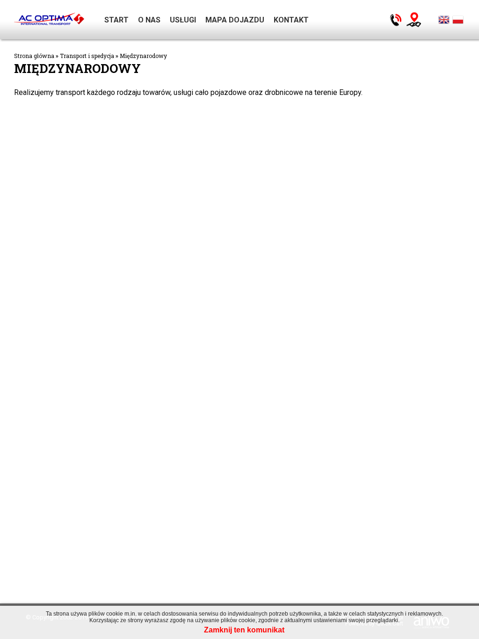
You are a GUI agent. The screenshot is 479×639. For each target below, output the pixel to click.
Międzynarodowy (143, 55)
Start (116, 19)
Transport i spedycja (87, 55)
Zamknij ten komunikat (244, 630)
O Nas (149, 19)
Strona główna (34, 55)
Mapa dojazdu (234, 19)
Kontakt (291, 19)
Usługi (183, 19)
